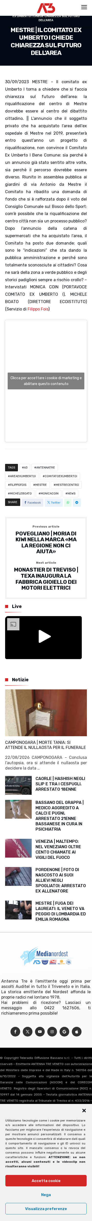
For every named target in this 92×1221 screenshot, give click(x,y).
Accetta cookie (46, 1181)
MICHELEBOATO (21, 493)
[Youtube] (40, 1032)
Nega (46, 1194)
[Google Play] (64, 1032)
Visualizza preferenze (46, 1208)
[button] (84, 1110)
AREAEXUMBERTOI (23, 476)
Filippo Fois (38, 309)
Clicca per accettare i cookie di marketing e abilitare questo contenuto (46, 381)
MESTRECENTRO (67, 485)
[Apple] (77, 1032)
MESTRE (41, 485)
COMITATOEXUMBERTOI (61, 476)
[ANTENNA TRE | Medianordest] (46, 3)
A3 (25, 467)
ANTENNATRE (45, 467)
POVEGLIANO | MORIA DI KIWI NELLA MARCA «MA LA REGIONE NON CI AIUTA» (46, 540)
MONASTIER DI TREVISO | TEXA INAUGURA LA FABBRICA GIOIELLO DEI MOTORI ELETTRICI (46, 576)
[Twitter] (27, 1032)
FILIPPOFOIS (18, 485)
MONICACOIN (50, 493)
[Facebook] (15, 1032)
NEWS (71, 493)
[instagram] (52, 1032)
